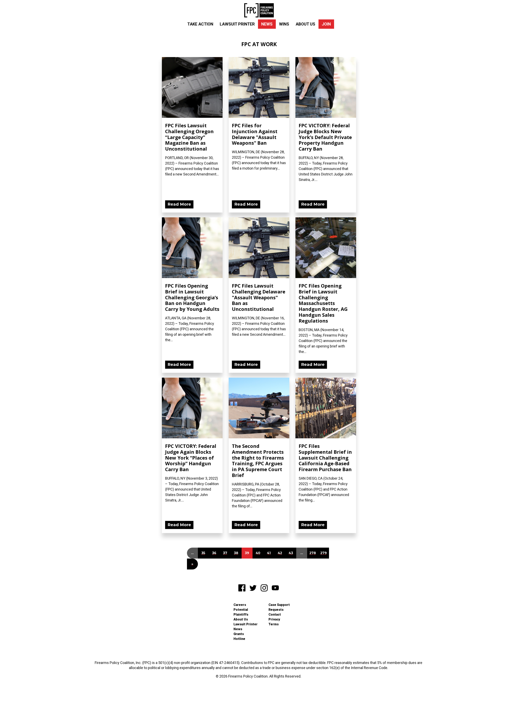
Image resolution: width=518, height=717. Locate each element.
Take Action (200, 24)
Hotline (239, 639)
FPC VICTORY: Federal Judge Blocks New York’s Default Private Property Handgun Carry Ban (325, 137)
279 (323, 553)
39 (247, 553)
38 (236, 553)
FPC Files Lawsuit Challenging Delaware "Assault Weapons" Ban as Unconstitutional (258, 297)
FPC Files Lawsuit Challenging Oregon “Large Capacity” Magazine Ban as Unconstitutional (189, 137)
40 (258, 553)
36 (214, 553)
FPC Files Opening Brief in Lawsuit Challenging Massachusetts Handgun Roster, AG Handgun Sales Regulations (323, 303)
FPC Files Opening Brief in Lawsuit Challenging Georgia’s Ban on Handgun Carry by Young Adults (192, 297)
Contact (275, 614)
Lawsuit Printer (237, 24)
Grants (239, 634)
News (267, 24)
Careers (240, 605)
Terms (274, 624)
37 (225, 553)
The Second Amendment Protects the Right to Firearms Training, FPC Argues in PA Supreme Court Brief (258, 460)
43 (291, 553)
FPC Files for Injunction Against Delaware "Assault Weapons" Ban (254, 134)
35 (203, 553)
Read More (179, 204)
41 (269, 553)
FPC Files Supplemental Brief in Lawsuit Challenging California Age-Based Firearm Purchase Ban (325, 458)
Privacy (274, 619)
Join (326, 24)
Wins (284, 24)
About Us (305, 24)
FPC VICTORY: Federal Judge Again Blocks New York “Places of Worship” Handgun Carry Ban (190, 458)
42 (280, 553)
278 (312, 553)
